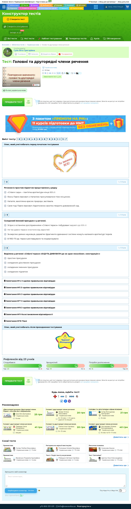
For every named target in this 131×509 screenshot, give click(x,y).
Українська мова (33, 45)
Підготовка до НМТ (44, 1)
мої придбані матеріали (89, 103)
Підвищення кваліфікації (24, 2)
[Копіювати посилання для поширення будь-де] (61, 401)
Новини (5, 2)
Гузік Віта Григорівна (24, 50)
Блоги (11, 2)
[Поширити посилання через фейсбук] (65, 401)
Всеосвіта (5, 45)
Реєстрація (118, 7)
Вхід (110, 7)
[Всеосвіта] (4, 7)
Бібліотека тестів (18, 45)
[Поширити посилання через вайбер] (69, 401)
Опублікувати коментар (21, 491)
